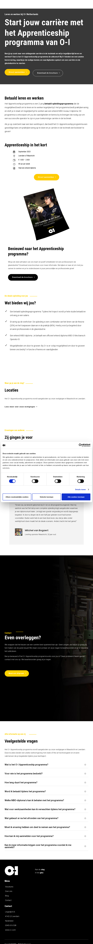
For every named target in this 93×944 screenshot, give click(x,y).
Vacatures (9, 887)
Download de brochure (47, 73)
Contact (8, 900)
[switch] (35, 481)
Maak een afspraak (16, 673)
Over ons (8, 891)
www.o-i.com (10, 930)
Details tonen (80, 489)
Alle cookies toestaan (76, 497)
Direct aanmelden (17, 72)
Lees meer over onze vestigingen (20, 407)
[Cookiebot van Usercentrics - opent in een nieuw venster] (80, 445)
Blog (7, 896)
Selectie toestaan (46, 497)
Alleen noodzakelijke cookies (17, 497)
